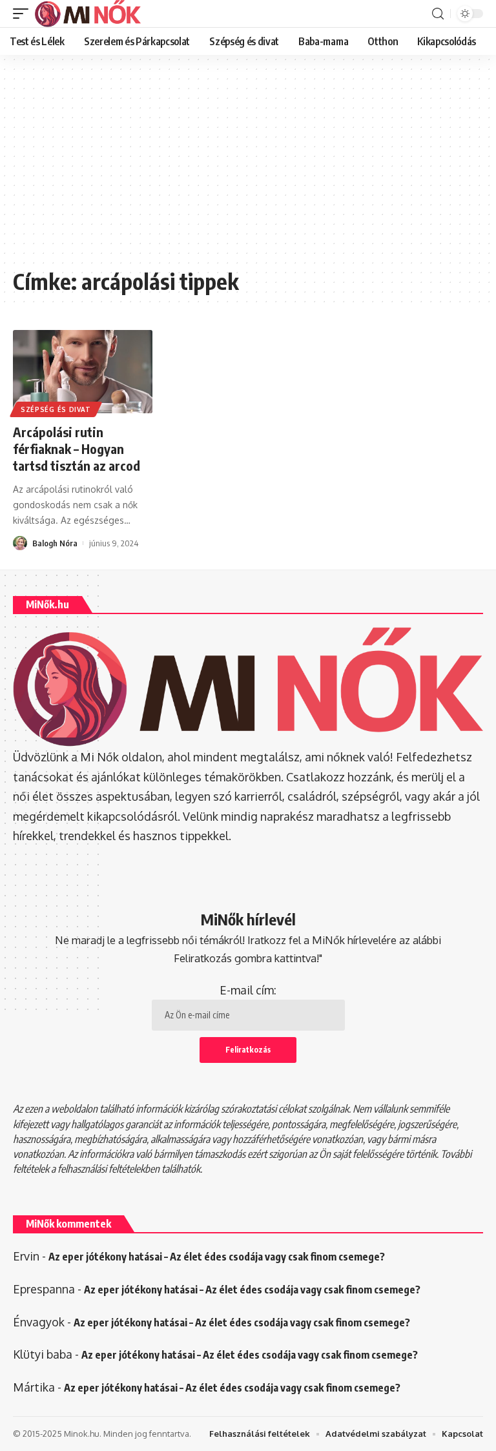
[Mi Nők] (88, 13)
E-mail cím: (248, 990)
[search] (438, 14)
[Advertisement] (248, 167)
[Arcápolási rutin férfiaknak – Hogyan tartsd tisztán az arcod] (82, 372)
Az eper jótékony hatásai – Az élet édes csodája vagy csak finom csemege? (216, 1256)
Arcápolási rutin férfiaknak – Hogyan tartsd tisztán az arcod (76, 448)
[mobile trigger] (24, 13)
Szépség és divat (56, 409)
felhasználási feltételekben (108, 1168)
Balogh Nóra (55, 543)
